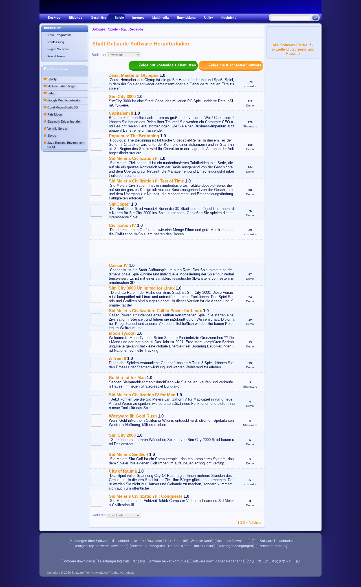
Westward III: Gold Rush (133, 416)
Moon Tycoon (122, 333)
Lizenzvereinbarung (272, 546)
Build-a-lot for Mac (127, 377)
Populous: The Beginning (134, 135)
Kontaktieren (56, 56)
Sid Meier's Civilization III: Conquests (145, 496)
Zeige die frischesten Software (235, 65)
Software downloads (78, 561)
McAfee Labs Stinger (59, 86)
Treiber (173, 546)
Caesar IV (118, 265)
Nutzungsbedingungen (235, 546)
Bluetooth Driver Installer (62, 121)
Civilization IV (122, 225)
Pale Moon (52, 114)
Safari (49, 93)
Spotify (50, 79)
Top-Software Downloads (272, 541)
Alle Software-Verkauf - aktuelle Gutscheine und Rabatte (292, 49)
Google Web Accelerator (62, 100)
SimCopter (119, 204)
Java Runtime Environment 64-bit (63, 144)
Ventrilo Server (55, 128)
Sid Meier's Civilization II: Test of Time (146, 181)
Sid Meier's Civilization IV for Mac (142, 394)
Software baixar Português (168, 561)
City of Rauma (123, 471)
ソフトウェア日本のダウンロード (273, 561)
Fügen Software (58, 49)
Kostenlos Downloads (232, 541)
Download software (128, 541)
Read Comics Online (198, 546)
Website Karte (201, 541)
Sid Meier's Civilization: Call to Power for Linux (155, 310)
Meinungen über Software (89, 541)
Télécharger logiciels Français (121, 561)
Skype (49, 135)
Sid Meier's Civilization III (134, 158)
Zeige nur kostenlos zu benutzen (167, 65)
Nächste (255, 523)
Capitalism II (121, 113)
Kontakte (180, 541)
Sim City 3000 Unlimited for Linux (142, 288)
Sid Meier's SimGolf (128, 454)
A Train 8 (117, 358)
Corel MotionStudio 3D (60, 107)
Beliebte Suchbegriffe (147, 546)
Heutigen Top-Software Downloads (100, 546)
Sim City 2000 (122, 435)
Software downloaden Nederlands (218, 561)
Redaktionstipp (56, 69)
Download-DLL (158, 541)
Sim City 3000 (122, 96)
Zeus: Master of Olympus (134, 75)
